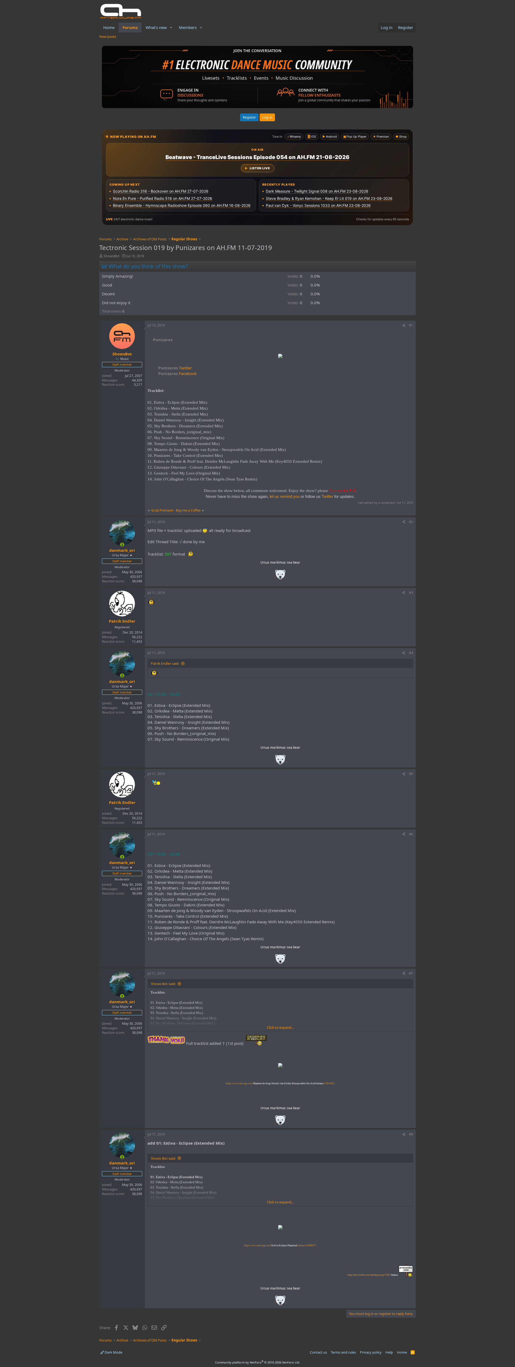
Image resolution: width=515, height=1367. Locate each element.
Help (389, 1352)
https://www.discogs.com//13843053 (280, 1083)
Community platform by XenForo (257, 1362)
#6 (411, 834)
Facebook (177, 373)
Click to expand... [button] (280, 1027)
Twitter (175, 367)
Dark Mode (113, 1352)
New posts (107, 36)
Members (188, 27)
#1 (411, 325)
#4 (411, 653)
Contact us (318, 1352)
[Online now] (122, 544)
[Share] (403, 325)
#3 (411, 592)
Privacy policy (371, 1352)
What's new (156, 27)
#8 (411, 1134)
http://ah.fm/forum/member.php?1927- (372, 1275)
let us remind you (285, 496)
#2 (411, 522)
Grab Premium (162, 510)
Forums (130, 27)
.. (280, 576)
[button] (171, 27)
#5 (411, 773)
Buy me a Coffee (188, 510)
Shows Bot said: (163, 983)
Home (109, 27)
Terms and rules (343, 1352)
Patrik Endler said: (165, 663)
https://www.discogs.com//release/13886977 (280, 1245)
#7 (411, 973)
